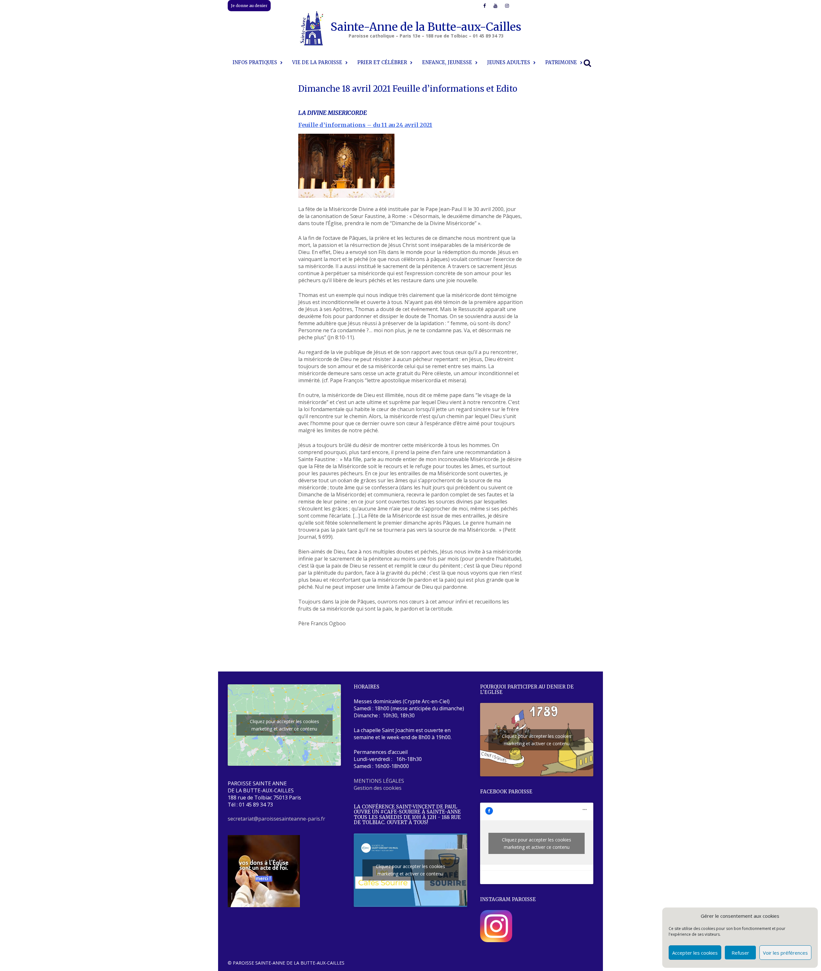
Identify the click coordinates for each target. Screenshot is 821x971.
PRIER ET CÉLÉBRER (382, 62)
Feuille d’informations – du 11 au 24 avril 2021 (365, 125)
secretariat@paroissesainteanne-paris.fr (276, 818)
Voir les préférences (785, 953)
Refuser (740, 953)
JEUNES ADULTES (508, 62)
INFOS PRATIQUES (255, 62)
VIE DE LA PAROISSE (317, 62)
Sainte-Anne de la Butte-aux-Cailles (426, 27)
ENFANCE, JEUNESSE (447, 62)
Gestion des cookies (378, 787)
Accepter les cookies (695, 953)
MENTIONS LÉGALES (379, 780)
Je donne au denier (249, 5)
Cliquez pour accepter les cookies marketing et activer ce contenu (284, 725)
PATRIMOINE (561, 62)
